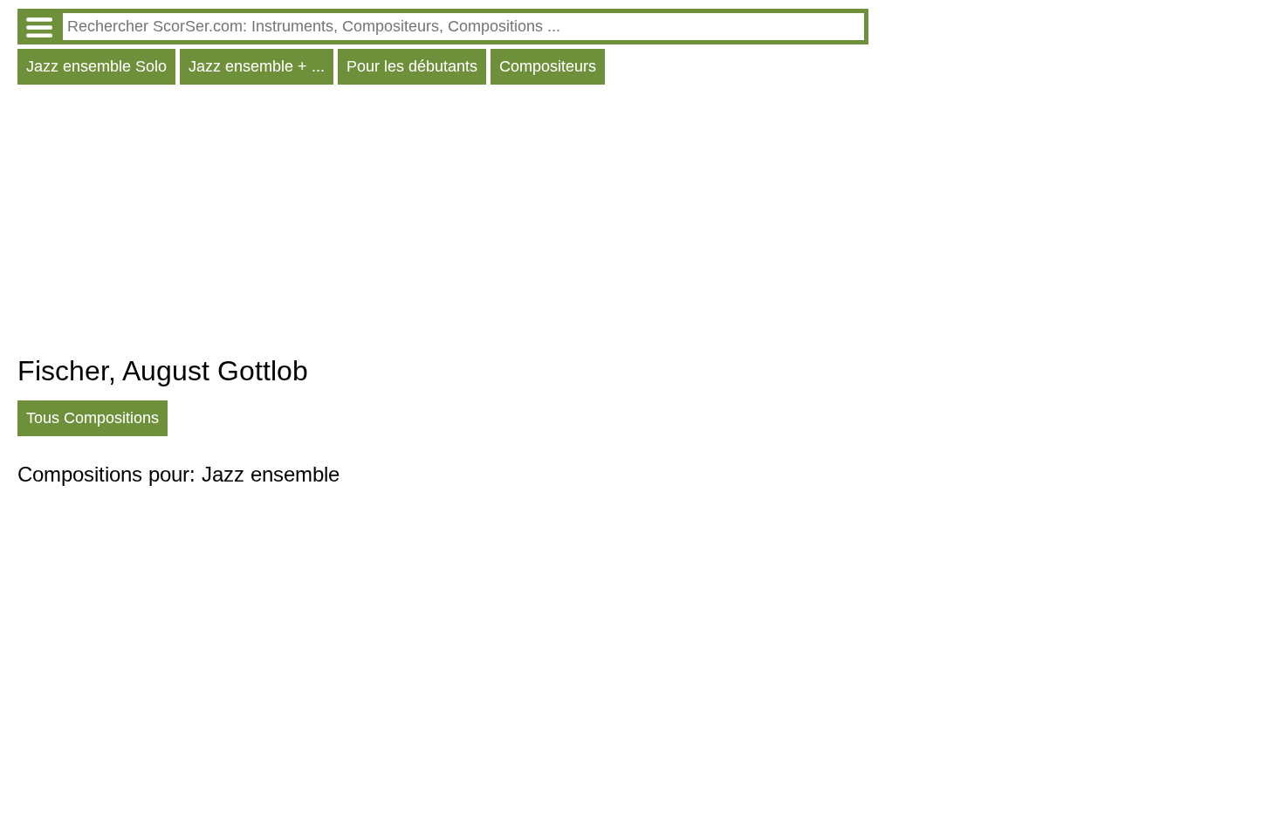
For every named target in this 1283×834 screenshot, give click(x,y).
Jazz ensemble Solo (96, 66)
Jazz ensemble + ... (257, 66)
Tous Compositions (92, 418)
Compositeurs (547, 66)
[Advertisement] (442, 224)
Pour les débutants (411, 66)
